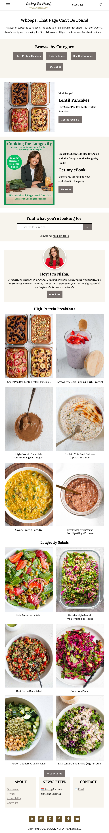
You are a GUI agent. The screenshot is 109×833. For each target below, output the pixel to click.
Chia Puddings (57, 55)
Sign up (48, 789)
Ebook (64, 189)
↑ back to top (54, 773)
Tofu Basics (54, 66)
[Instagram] (41, 819)
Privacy (11, 793)
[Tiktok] (68, 819)
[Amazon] (32, 819)
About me (54, 294)
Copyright (12, 802)
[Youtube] (77, 819)
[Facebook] (59, 819)
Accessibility (14, 798)
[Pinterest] (50, 819)
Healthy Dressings (83, 55)
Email (81, 789)
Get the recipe (69, 119)
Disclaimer (13, 789)
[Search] (87, 227)
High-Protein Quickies (28, 55)
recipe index (59, 235)
